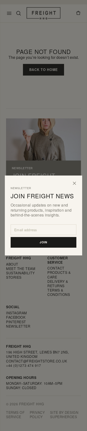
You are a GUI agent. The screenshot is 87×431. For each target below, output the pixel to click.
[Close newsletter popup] (74, 183)
